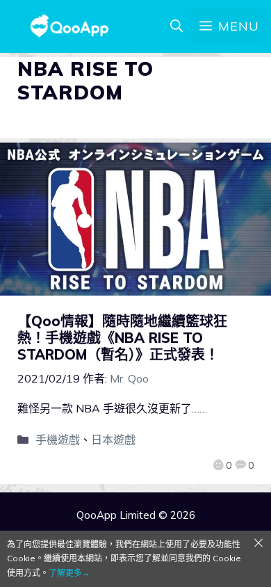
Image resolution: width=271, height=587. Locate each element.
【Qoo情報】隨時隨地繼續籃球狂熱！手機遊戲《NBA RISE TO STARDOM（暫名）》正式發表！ (122, 337)
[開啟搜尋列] (176, 26)
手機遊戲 (57, 440)
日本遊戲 (113, 440)
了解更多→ (69, 573)
